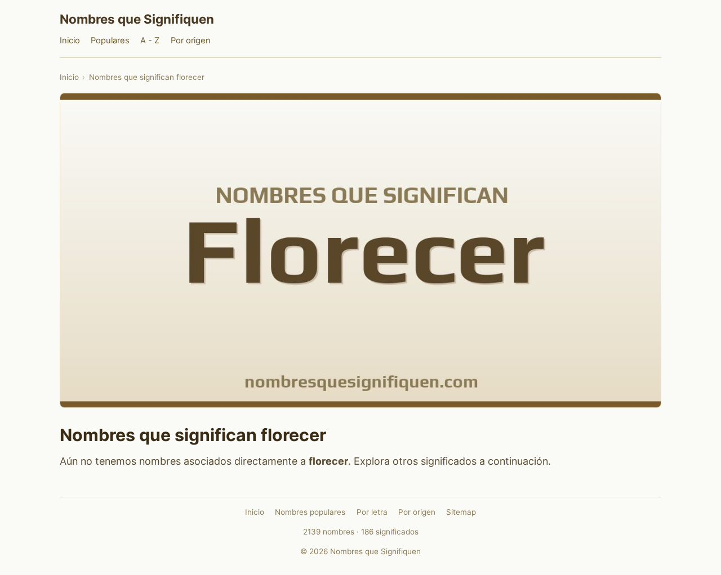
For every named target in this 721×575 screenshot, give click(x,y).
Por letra (372, 511)
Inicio (70, 40)
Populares (110, 40)
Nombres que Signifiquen (137, 18)
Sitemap (461, 511)
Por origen (191, 40)
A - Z (149, 40)
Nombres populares (310, 511)
